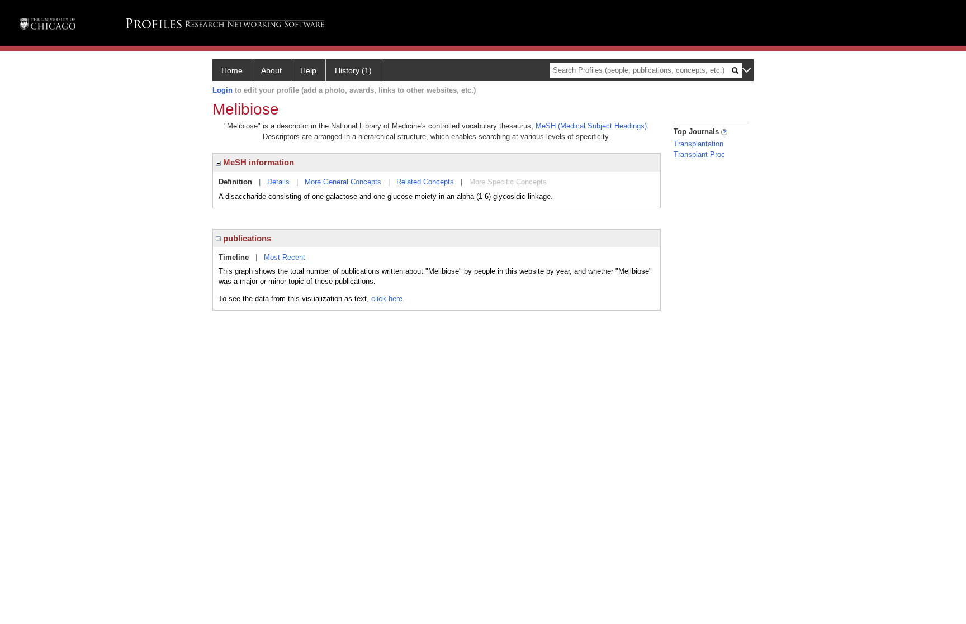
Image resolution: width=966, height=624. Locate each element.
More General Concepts (343, 182)
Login (222, 90)
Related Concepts (425, 182)
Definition (235, 182)
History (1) (353, 70)
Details (278, 182)
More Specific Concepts (508, 182)
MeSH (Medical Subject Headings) (591, 126)
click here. (388, 298)
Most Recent (284, 257)
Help (308, 70)
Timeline (234, 257)
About (271, 70)
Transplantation (698, 144)
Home (232, 70)
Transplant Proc (699, 154)
